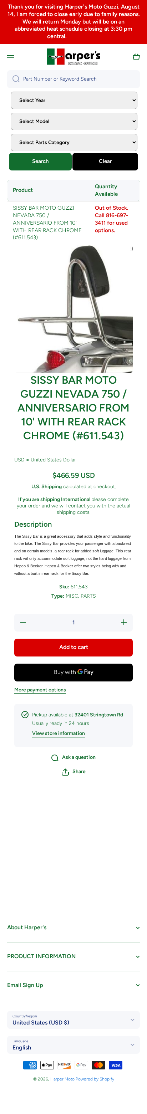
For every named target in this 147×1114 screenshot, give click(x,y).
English (21, 1047)
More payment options (40, 690)
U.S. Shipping (46, 487)
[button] (136, 56)
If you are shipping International (54, 499)
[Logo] (73, 56)
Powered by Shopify (95, 1079)
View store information (58, 733)
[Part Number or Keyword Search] (13, 79)
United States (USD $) (40, 1022)
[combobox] (73, 79)
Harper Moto (62, 1079)
